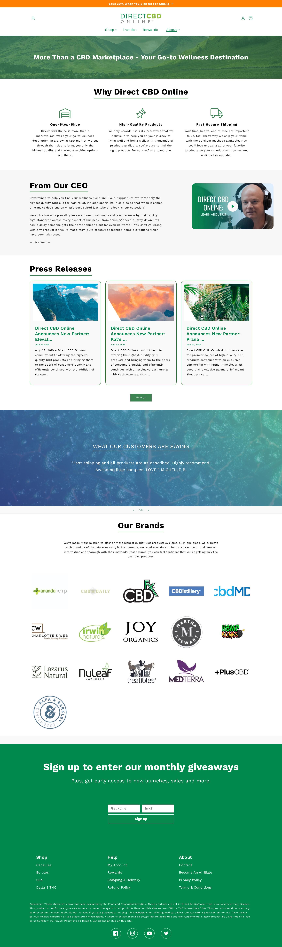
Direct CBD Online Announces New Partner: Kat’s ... (138, 334)
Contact (185, 865)
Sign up (141, 819)
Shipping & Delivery (124, 880)
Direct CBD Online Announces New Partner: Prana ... (214, 334)
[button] (33, 18)
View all (141, 397)
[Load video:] (233, 206)
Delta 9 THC (46, 887)
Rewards (115, 872)
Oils (39, 880)
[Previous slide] (133, 510)
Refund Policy (119, 887)
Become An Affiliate (195, 872)
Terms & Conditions (195, 887)
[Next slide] (148, 510)
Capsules (44, 865)
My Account (117, 865)
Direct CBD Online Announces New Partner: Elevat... (62, 334)
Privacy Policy (190, 880)
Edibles (42, 872)
